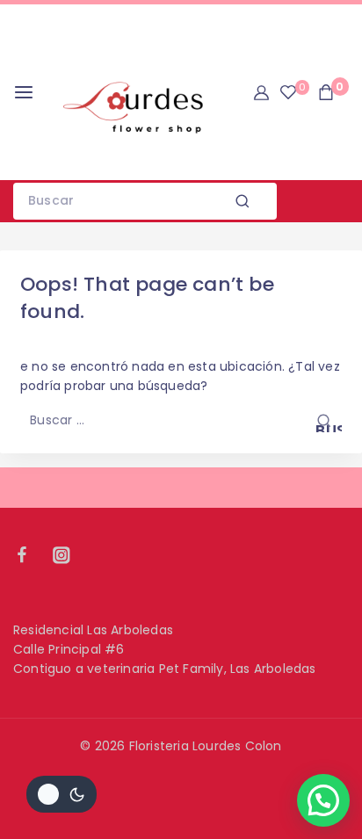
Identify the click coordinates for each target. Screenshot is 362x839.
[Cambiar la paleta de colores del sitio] (61, 794)
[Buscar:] (181, 420)
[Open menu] (23, 92)
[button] (323, 800)
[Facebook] (30, 555)
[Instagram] (70, 555)
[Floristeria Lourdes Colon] (131, 92)
